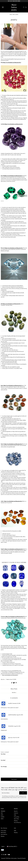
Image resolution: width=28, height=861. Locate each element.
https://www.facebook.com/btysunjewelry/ (12, 62)
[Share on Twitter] (14, 683)
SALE (2, 813)
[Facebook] (1, 854)
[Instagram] (3, 854)
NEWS (2, 818)
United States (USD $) (12, 846)
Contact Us (16, 813)
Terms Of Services (17, 822)
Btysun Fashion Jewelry (14, 7)
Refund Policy (3, 832)
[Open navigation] (4, 7)
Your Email (3, 760)
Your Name (3, 754)
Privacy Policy (16, 817)
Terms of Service (4, 834)
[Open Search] (23, 7)
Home (11, 14)
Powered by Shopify (21, 858)
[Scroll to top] (25, 858)
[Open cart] (26, 7)
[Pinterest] (7, 854)
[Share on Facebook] (11, 683)
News (14, 14)
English (2, 846)
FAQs (15, 815)
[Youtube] (9, 854)
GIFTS (2, 815)
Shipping (15, 820)
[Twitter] (5, 854)
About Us (15, 811)
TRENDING (3, 811)
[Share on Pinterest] (16, 683)
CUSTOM (2, 817)
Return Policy (16, 818)
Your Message (4, 766)
